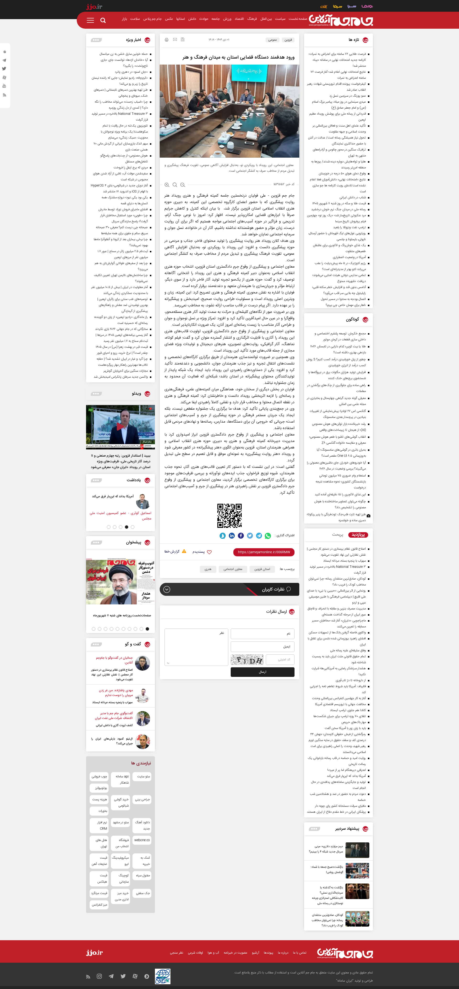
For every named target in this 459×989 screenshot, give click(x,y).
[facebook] (241, 536)
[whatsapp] (268, 536)
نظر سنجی (176, 953)
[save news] (183, 40)
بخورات (102, 811)
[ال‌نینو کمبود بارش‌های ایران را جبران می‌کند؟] (142, 741)
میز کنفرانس (99, 904)
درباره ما (283, 953)
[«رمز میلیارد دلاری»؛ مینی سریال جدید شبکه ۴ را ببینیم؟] (356, 850)
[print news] (166, 40)
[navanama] (367, 7)
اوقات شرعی (195, 953)
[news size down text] (182, 185)
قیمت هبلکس (102, 878)
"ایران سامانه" (345, 980)
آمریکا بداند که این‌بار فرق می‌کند (144, 496)
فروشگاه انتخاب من (122, 843)
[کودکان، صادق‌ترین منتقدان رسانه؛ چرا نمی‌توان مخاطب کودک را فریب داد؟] (356, 919)
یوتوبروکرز (101, 788)
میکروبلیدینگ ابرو (120, 861)
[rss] (4, 96)
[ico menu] (92, 20)
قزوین (288, 40)
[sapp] (4, 87)
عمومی (272, 40)
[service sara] (352, 7)
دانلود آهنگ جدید (142, 825)
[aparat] (4, 78)
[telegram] (4, 61)
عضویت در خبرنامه (235, 953)
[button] (133, 527)
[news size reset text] (174, 185)
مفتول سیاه (143, 875)
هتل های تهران (101, 843)
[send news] (175, 40)
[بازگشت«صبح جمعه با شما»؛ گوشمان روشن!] (356, 870)
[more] (314, 829)
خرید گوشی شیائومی (121, 802)
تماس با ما (299, 953)
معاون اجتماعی (233, 569)
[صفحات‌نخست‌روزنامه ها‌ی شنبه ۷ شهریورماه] (120, 581)
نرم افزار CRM (102, 825)
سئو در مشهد (120, 822)
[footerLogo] (345, 953)
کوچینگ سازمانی (123, 878)
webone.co (142, 840)
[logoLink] (341, 20)
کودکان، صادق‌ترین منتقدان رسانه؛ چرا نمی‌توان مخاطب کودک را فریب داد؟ (327, 920)
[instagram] (4, 53)
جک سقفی (143, 893)
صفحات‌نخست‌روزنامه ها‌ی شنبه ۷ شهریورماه (122, 615)
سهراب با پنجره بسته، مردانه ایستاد (112, 702)
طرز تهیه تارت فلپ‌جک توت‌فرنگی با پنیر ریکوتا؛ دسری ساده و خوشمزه (336, 517)
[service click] (324, 7)
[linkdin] (232, 536)
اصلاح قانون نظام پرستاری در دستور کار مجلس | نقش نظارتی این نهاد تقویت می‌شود (112, 675)
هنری (208, 569)
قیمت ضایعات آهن (99, 861)
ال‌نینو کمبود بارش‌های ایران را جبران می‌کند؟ (112, 741)
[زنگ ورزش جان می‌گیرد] (106, 501)
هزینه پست (99, 799)
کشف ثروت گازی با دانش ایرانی (114, 725)
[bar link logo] (94, 7)
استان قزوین (262, 569)
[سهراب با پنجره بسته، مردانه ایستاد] (142, 696)
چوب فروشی (99, 776)
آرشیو (255, 953)
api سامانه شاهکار (122, 779)
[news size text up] (166, 185)
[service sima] (337, 7)
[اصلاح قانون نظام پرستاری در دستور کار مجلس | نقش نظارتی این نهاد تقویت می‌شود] (142, 669)
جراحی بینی (142, 799)
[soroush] (223, 536)
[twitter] (4, 70)
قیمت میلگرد (99, 893)
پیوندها (268, 953)
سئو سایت (143, 776)
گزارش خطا (171, 552)
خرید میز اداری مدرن (121, 896)
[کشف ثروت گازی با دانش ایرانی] (142, 719)
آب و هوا (213, 953)
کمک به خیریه (145, 861)
